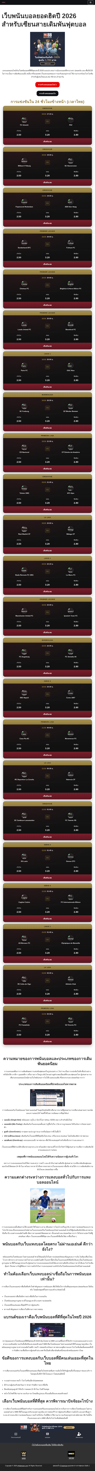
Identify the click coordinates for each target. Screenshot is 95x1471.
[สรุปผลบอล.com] (4, 2)
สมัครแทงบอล (79, 1437)
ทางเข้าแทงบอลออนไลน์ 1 (47, 85)
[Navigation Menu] (90, 2)
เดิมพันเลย (47, 141)
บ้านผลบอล (64, 1466)
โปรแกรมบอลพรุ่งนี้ (16, 1437)
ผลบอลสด (47, 1437)
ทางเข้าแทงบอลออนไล (47, 93)
